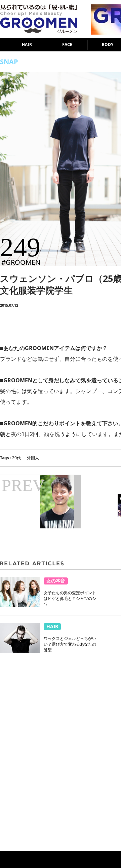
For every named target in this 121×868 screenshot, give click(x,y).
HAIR (27, 44)
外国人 (33, 458)
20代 (16, 458)
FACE (67, 44)
